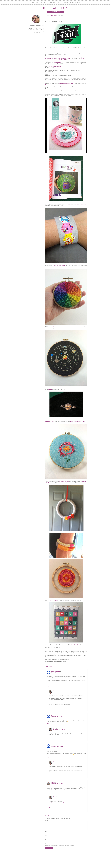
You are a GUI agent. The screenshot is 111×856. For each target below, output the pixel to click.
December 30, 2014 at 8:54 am (57, 672)
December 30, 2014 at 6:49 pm (59, 763)
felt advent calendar (74, 644)
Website (46, 839)
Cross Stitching (44, 2)
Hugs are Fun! (55, 8)
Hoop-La (69, 204)
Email (46, 835)
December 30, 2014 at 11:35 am (57, 716)
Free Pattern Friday (79, 72)
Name (46, 831)
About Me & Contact (74, 2)
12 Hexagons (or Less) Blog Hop (59, 265)
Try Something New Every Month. (54, 66)
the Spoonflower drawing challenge (66, 83)
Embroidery (53, 2)
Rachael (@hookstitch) (55, 671)
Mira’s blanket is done (64, 68)
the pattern (50, 389)
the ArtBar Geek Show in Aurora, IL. (65, 58)
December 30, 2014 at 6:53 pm (59, 692)
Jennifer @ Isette (54, 745)
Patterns (65, 2)
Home (33, 2)
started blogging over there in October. (78, 421)
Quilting (60, 2)
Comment (47, 820)
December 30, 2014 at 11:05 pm (57, 783)
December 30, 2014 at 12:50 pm (57, 746)
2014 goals (59, 661)
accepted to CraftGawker (64, 481)
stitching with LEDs (49, 421)
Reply (48, 686)
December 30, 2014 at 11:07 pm (59, 797)
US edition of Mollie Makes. (80, 204)
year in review (63, 661)
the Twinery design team (53, 600)
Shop (37, 2)
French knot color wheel (53, 326)
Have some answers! (38, 35)
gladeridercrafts (54, 715)
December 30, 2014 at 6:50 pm (59, 729)
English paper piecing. (58, 62)
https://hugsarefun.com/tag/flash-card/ (56, 802)
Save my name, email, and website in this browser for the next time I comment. (59, 845)
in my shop (64, 72)
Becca (54, 690)
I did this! (47, 53)
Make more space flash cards (51, 84)
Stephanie (53, 782)
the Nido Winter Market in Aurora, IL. (65, 59)
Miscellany (55, 15)
